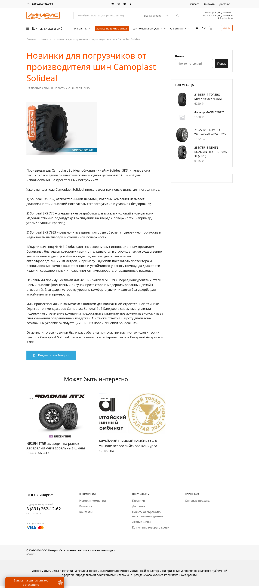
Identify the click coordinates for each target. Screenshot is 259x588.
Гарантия (138, 501)
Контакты (209, 4)
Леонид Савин (40, 88)
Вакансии (85, 506)
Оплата (194, 4)
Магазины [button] (80, 28)
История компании (92, 501)
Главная (31, 39)
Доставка (224, 4)
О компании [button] (178, 28)
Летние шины (141, 522)
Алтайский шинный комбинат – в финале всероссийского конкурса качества (128, 446)
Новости (46, 39)
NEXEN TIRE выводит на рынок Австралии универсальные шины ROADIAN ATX (55, 448)
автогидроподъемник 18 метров (51, 261)
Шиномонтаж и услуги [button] (147, 28)
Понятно (20, 574)
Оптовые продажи (198, 501)
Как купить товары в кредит (151, 527)
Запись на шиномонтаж (111, 28)
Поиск (179, 56)
